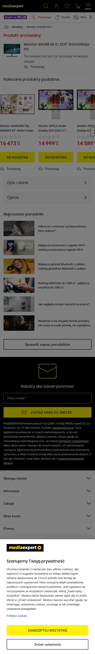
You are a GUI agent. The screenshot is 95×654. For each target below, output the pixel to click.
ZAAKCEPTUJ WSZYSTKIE (47, 630)
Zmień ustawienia (47, 644)
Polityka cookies (17, 616)
